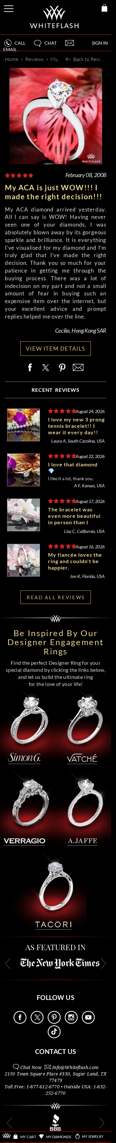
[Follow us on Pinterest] (54, 1022)
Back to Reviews (91, 59)
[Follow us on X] (37, 1022)
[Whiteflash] (54, 17)
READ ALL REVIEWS (56, 597)
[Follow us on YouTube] (88, 1022)
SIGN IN (100, 43)
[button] (45, 46)
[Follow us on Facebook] (20, 1022)
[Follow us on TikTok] (54, 1036)
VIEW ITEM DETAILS (55, 348)
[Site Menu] (9, 7)
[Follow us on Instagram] (71, 1022)
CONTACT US (55, 1051)
